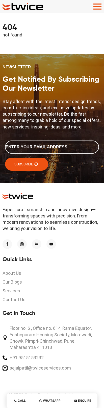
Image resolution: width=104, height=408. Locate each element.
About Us (12, 273)
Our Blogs (12, 282)
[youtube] (51, 244)
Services (11, 290)
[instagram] (22, 244)
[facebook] (7, 244)
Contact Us (14, 299)
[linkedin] (36, 244)
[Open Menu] (97, 7)
